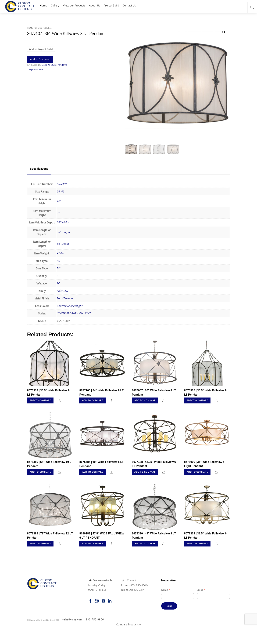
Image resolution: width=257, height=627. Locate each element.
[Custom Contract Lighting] (20, 6)
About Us (94, 5)
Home (43, 5)
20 (58, 283)
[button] (224, 32)
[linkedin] (109, 600)
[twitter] (103, 600)
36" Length (63, 232)
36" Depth (63, 243)
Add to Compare (40, 59)
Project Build (111, 5)
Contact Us (129, 5)
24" (58, 201)
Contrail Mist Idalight (70, 306)
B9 (58, 261)
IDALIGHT (85, 313)
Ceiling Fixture (43, 28)
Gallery (55, 5)
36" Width (63, 222)
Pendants (62, 65)
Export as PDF (36, 69)
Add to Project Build (41, 49)
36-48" (61, 191)
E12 (58, 268)
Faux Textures (65, 298)
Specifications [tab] (39, 168)
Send (170, 605)
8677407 (62, 184)
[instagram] (96, 600)
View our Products (74, 5)
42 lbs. (61, 253)
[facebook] (90, 600)
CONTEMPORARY (67, 313)
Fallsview (62, 291)
